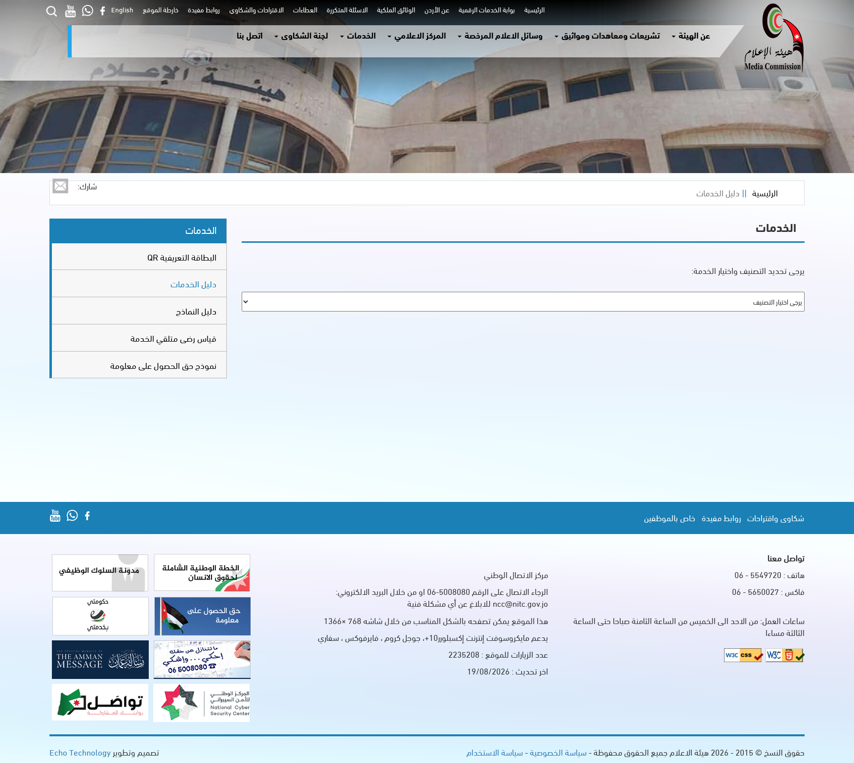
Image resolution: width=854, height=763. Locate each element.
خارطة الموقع (159, 9)
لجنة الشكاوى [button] (303, 35)
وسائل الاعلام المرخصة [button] (503, 35)
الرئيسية (533, 9)
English (122, 9)
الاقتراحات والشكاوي (255, 9)
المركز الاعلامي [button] (419, 35)
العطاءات (303, 9)
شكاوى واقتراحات (775, 517)
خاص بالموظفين (669, 517)
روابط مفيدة (202, 9)
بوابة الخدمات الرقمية (485, 9)
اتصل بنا (249, 35)
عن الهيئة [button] (693, 35)
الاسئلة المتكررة (346, 9)
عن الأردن (435, 9)
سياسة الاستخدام (495, 752)
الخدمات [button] (360, 35)
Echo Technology (80, 752)
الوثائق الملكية (394, 9)
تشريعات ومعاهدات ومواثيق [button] (609, 35)
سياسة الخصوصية (557, 752)
